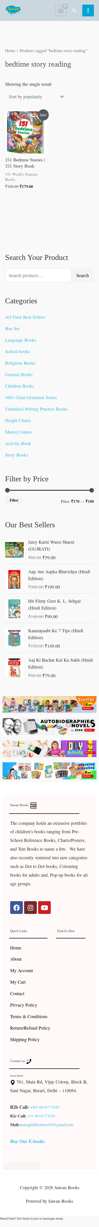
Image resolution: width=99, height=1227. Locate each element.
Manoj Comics (18, 432)
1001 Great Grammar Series (31, 397)
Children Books (19, 386)
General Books (18, 374)
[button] (74, 10)
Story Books (16, 455)
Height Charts (18, 420)
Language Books (20, 340)
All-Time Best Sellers (25, 317)
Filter (14, 500)
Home (10, 50)
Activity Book (18, 443)
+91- (34, 1107)
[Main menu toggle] (88, 10)
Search (82, 275)
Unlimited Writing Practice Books (36, 409)
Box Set (12, 328)
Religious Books (20, 363)
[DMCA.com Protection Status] (22, 1166)
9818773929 (49, 1107)
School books (17, 351)
